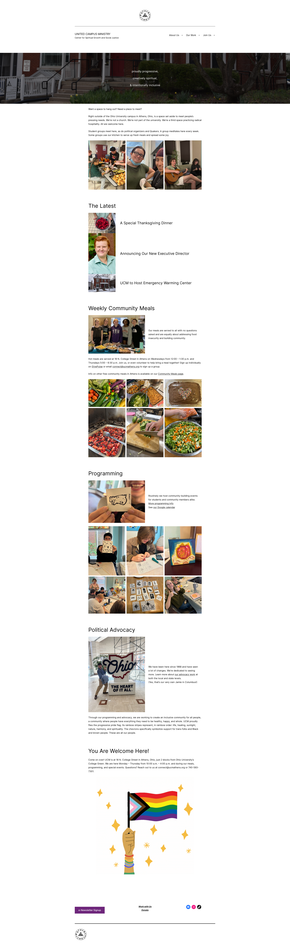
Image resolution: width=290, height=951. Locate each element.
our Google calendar (164, 507)
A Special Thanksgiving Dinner (146, 223)
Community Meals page (170, 373)
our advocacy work (185, 674)
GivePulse (97, 366)
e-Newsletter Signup (90, 910)
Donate (145, 910)
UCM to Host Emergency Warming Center (156, 283)
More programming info (160, 503)
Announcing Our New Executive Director (154, 253)
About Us (174, 35)
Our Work (191, 35)
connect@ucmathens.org (125, 366)
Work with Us (145, 906)
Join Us (207, 35)
